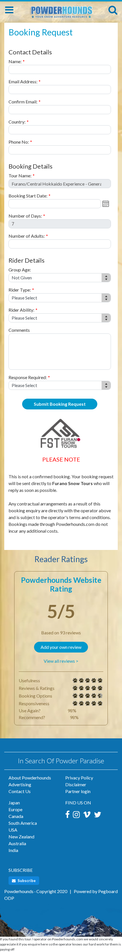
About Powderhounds (30, 777)
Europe (15, 809)
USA (13, 829)
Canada (16, 816)
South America (23, 823)
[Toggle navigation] (9, 9)
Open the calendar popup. (106, 203)
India (13, 850)
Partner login (78, 791)
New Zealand (21, 836)
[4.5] (75, 696)
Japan (14, 802)
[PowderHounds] (61, 9)
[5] (75, 680)
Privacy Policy (79, 777)
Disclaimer (75, 784)
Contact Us (20, 791)
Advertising (20, 784)
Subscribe (26, 880)
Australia (17, 843)
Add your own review (61, 647)
